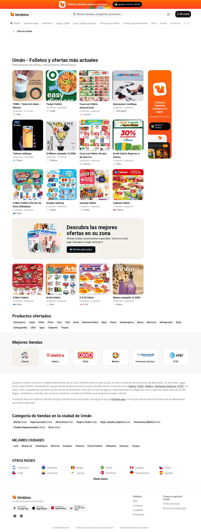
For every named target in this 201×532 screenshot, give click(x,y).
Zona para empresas (174, 508)
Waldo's (149, 386)
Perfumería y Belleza (109, 23)
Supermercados (31, 23)
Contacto (138, 505)
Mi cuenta (185, 14)
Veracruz (123, 446)
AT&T (180, 386)
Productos (175, 23)
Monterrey (27, 446)
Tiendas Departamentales (135, 23)
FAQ (135, 501)
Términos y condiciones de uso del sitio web (94, 527)
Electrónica (47, 23)
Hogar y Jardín (62, 23)
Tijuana (135, 446)
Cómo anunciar (171, 503)
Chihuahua (111, 446)
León (15, 446)
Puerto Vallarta (95, 446)
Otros (154, 23)
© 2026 (61, 527)
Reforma (55, 446)
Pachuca (80, 446)
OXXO (140, 386)
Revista (163, 23)
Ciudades (138, 510)
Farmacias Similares (165, 386)
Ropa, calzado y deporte (84, 23)
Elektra (132, 386)
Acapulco (67, 446)
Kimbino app (118, 399)
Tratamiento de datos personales (134, 527)
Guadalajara (41, 446)
